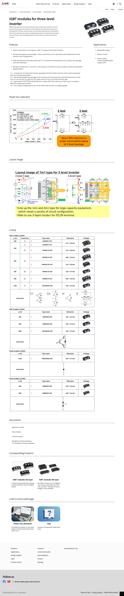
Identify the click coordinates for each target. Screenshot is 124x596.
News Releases (42, 555)
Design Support (79, 4)
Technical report (17, 436)
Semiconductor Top (71, 548)
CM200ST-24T (47, 241)
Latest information (43, 552)
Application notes (18, 427)
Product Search (16, 562)
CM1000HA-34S (47, 331)
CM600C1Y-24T (47, 279)
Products (56, 4)
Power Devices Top (43, 4)
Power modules (37, 12)
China (106, 9)
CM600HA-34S (47, 317)
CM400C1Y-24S (47, 250)
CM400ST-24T (47, 245)
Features (40, 548)
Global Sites (113, 4)
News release (16, 432)
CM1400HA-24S (47, 286)
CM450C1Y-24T (47, 257)
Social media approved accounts (27, 581)
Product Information (24, 12)
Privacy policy (97, 592)
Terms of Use (85, 592)
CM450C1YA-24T (47, 264)
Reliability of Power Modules (22, 441)
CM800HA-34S (47, 324)
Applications (66, 4)
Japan (112, 9)
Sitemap (40, 562)
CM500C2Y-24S (47, 271)
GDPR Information (111, 592)
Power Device (13, 12)
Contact (120, 9)
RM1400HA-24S (47, 358)
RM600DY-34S (47, 386)
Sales (90, 4)
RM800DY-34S (47, 393)
